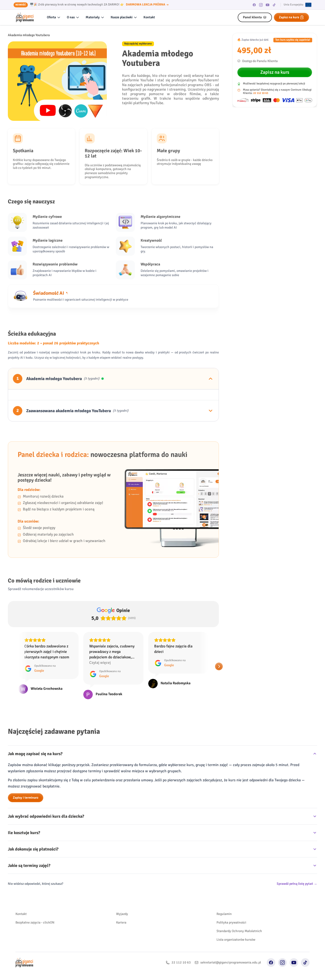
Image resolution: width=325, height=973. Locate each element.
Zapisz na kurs (289, 17)
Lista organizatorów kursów (236, 940)
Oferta (51, 17)
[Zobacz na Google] (23, 694)
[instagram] (261, 4)
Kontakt (149, 17)
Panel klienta (252, 17)
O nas (71, 17)
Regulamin (224, 914)
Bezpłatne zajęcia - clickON (34, 922)
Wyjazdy (122, 914)
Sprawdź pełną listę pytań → (297, 884)
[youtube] (267, 4)
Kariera (121, 922)
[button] (8, 666)
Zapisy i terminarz (25, 798)
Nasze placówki (122, 17)
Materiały (93, 17)
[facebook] (254, 4)
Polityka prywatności (231, 922)
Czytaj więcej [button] (35, 662)
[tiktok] (274, 4)
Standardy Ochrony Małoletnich (239, 931)
